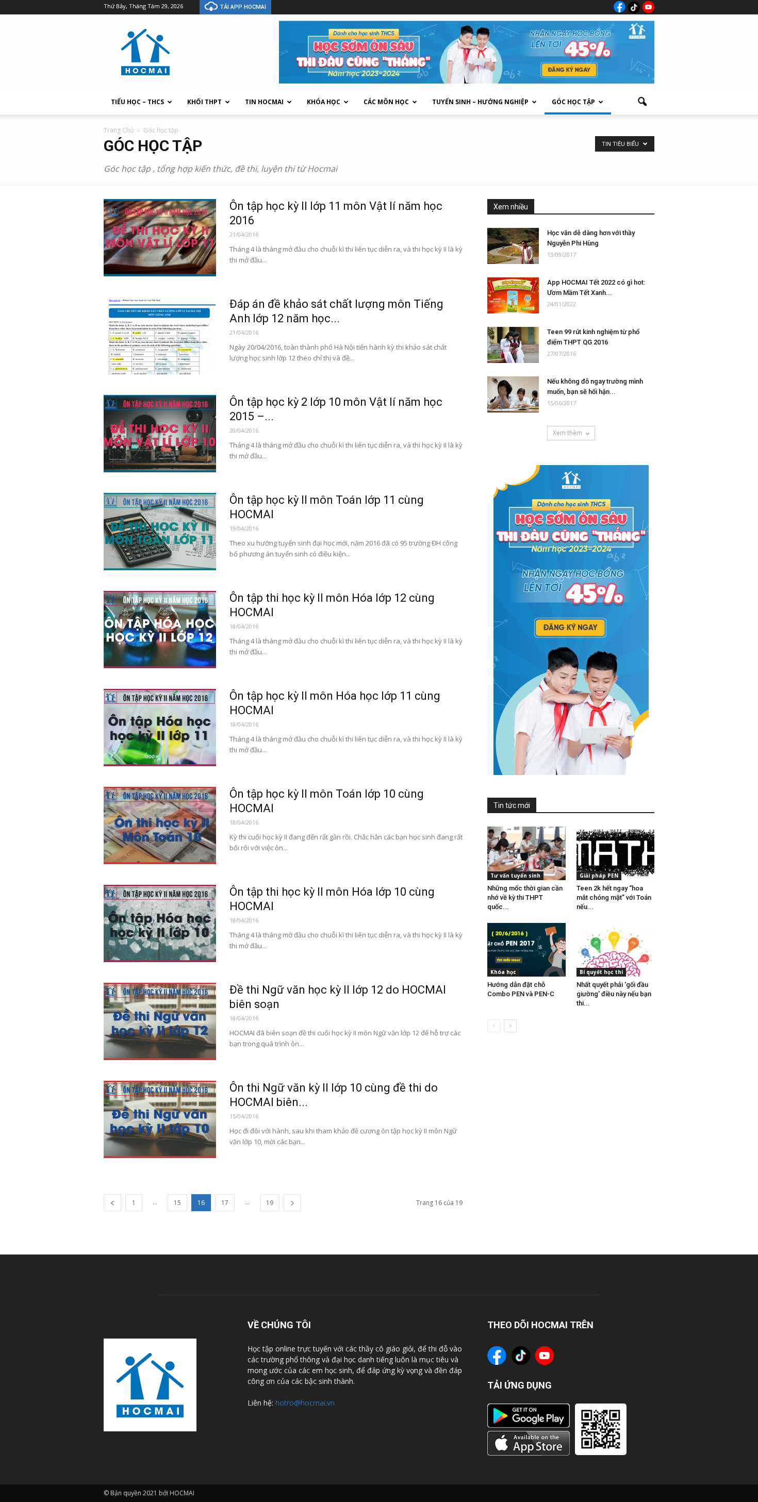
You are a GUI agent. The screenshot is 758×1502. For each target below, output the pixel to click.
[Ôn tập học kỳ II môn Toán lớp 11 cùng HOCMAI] (160, 531)
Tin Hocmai (264, 101)
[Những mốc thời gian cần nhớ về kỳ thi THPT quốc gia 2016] (526, 853)
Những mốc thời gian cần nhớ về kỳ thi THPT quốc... (525, 897)
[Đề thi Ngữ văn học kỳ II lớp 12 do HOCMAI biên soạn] (160, 1021)
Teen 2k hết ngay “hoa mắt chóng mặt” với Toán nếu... (613, 897)
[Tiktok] (634, 7)
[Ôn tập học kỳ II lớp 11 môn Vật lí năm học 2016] (160, 237)
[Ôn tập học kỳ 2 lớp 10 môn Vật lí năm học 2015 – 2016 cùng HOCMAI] (160, 433)
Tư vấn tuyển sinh (515, 875)
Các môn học (386, 101)
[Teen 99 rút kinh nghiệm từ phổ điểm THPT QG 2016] (513, 345)
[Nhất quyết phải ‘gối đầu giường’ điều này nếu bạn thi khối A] (615, 950)
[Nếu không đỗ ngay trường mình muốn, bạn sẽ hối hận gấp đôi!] (513, 394)
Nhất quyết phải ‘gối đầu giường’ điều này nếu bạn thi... (613, 994)
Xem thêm (567, 432)
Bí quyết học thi (601, 972)
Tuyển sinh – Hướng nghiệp (480, 101)
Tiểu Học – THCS (137, 101)
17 (224, 1202)
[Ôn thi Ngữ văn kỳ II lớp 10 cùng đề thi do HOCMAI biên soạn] (160, 1119)
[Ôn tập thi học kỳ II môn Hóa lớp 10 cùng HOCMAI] (160, 923)
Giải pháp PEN (599, 875)
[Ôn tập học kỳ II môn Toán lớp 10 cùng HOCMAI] (160, 825)
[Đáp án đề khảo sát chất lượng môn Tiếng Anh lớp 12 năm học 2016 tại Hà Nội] (160, 335)
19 (269, 1202)
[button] (642, 102)
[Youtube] (648, 7)
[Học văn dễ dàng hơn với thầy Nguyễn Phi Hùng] (513, 246)
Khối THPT (204, 101)
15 (177, 1202)
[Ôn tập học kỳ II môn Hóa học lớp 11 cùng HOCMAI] (160, 727)
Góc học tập (573, 101)
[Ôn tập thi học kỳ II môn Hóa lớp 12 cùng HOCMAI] (160, 629)
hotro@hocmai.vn (305, 1403)
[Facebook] (619, 6)
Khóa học (323, 101)
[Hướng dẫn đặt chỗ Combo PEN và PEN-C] (526, 950)
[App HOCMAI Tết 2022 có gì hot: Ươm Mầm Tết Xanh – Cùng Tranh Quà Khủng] (513, 295)
